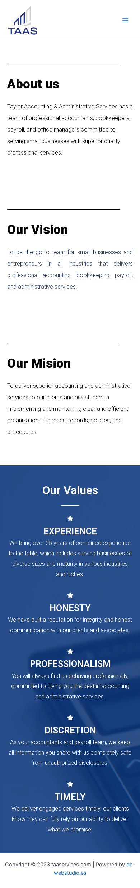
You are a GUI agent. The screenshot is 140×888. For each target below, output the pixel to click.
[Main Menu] (125, 20)
